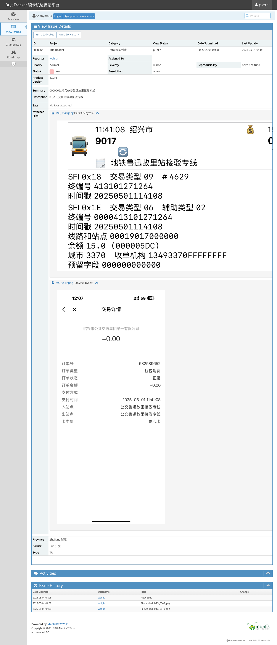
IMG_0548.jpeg (64, 113)
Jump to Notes (44, 34)
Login (57, 16)
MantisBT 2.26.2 (57, 624)
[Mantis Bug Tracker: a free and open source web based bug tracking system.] (258, 626)
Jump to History (69, 34)
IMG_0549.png (64, 283)
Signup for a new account (79, 16)
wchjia (54, 58)
